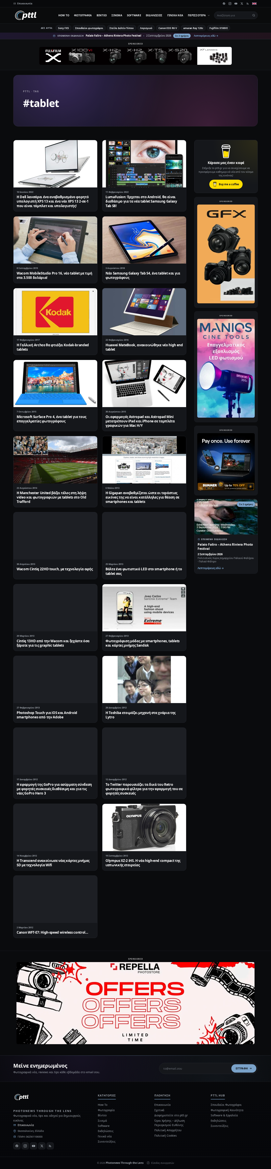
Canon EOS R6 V (168, 28)
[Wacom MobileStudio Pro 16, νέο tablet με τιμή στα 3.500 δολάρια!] (55, 240)
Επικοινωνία (26, 1125)
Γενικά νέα (175, 15)
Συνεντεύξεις (106, 1141)
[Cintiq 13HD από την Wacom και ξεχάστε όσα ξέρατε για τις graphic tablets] (55, 607)
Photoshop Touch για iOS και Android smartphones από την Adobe (47, 714)
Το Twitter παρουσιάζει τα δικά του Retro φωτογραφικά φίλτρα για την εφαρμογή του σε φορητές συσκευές (144, 789)
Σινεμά (116, 15)
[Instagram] (230, 3)
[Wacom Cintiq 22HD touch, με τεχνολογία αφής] (55, 535)
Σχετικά (159, 1110)
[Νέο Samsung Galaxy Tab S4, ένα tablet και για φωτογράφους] (144, 240)
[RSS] (248, 3)
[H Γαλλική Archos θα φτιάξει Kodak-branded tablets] (55, 311)
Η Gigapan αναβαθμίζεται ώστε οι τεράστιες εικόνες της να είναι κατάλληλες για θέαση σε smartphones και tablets (142, 497)
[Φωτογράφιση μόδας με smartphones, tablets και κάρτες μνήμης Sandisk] (144, 607)
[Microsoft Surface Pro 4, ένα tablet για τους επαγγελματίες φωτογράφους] (55, 383)
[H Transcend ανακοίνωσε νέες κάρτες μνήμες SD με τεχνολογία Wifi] (55, 827)
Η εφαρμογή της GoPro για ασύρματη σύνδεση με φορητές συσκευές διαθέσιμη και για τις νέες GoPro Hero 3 (54, 789)
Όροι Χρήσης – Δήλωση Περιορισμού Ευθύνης (169, 1123)
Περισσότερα (197, 15)
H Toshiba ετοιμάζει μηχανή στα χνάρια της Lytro (141, 714)
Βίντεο (102, 15)
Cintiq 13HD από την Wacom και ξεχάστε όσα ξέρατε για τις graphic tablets (53, 643)
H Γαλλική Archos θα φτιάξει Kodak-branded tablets (53, 347)
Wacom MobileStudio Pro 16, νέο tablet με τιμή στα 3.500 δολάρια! (54, 275)
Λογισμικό (146, 28)
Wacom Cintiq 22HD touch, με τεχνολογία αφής (55, 569)
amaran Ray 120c (193, 28)
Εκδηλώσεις (154, 15)
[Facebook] (224, 3)
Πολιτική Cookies (165, 1135)
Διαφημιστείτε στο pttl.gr (171, 1115)
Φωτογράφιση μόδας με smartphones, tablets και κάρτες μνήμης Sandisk (143, 643)
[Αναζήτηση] (254, 15)
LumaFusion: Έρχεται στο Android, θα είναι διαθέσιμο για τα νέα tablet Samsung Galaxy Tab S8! (141, 201)
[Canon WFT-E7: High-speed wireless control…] (55, 899)
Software (134, 15)
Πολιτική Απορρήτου (168, 1130)
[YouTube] (236, 3)
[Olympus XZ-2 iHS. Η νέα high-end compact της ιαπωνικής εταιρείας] (144, 827)
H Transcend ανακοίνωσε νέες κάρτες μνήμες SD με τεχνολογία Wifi (53, 862)
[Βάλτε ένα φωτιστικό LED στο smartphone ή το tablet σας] (144, 535)
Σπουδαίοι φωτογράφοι (89, 28)
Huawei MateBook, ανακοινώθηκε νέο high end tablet (144, 347)
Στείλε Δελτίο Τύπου (122, 28)
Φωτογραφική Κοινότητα (227, 1110)
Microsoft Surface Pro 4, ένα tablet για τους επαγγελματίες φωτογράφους (51, 418)
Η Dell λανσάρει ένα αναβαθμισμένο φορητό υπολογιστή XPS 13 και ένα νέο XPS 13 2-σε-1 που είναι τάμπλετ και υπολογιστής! (53, 201)
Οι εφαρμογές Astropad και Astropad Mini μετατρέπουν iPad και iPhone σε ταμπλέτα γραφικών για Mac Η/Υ (140, 421)
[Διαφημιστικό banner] (135, 56)
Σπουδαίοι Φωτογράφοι (226, 1105)
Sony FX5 (63, 28)
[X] (242, 3)
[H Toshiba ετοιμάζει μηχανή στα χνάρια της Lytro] (144, 679)
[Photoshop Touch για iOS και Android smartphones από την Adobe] (55, 679)
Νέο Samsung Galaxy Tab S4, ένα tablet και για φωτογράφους (143, 275)
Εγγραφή (242, 1068)
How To (63, 15)
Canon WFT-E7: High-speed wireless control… (52, 932)
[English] (254, 3)
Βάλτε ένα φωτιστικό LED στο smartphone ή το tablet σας (144, 571)
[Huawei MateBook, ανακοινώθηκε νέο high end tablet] (144, 311)
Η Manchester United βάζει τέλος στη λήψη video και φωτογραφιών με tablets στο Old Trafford (51, 497)
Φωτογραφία (83, 15)
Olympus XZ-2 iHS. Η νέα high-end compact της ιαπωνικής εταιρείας (143, 862)
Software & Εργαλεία (224, 1115)
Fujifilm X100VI (218, 28)
